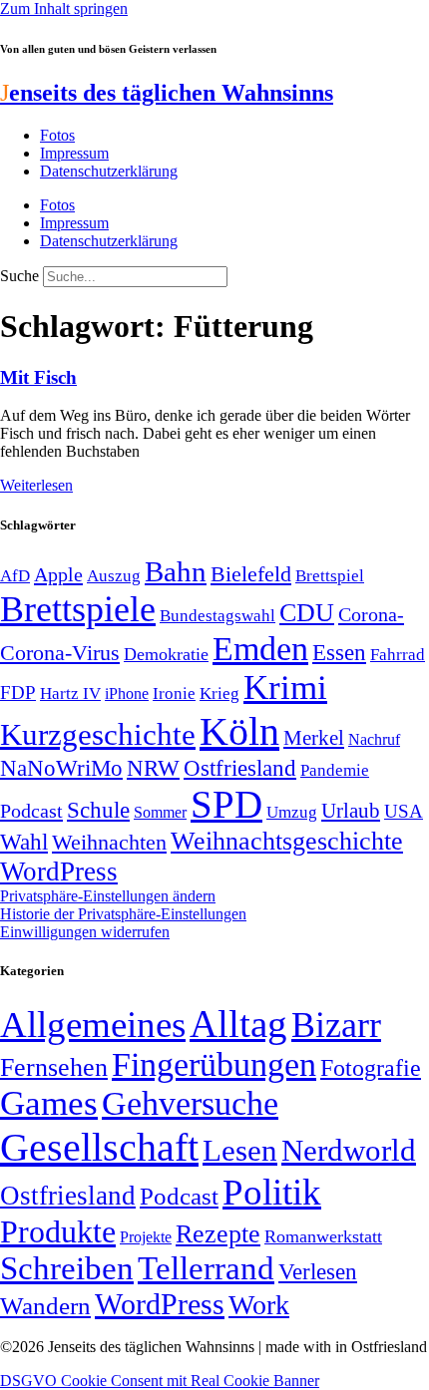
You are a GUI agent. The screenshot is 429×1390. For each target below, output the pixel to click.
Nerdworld (348, 1150)
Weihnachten (109, 842)
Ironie (174, 693)
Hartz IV (70, 693)
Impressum (74, 153)
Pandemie (334, 770)
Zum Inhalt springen (64, 8)
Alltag (238, 1023)
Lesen (240, 1150)
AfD (15, 575)
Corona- (371, 614)
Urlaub (350, 811)
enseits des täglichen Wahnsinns (166, 93)
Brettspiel (329, 575)
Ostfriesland (240, 768)
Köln (239, 731)
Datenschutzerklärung (109, 171)
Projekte (146, 1236)
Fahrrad (397, 654)
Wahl (24, 842)
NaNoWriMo (61, 768)
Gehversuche (190, 1103)
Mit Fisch (38, 377)
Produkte (58, 1231)
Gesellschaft (99, 1147)
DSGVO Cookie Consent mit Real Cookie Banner (159, 1380)
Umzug (291, 812)
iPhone (127, 694)
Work (258, 1304)
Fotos (57, 135)
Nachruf (374, 739)
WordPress (59, 871)
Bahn (176, 571)
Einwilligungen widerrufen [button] (85, 931)
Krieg (219, 693)
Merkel (313, 738)
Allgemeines (93, 1024)
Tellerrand (206, 1268)
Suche (19, 275)
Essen (339, 652)
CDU (306, 612)
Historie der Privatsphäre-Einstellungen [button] (123, 913)
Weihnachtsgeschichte (287, 841)
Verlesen (317, 1271)
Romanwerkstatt (323, 1236)
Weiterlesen (36, 485)
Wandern (45, 1305)
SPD (226, 804)
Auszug (114, 575)
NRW (153, 768)
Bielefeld (251, 573)
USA (403, 811)
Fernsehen (54, 1067)
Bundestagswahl (217, 615)
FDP (18, 692)
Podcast (31, 811)
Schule (98, 810)
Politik (271, 1192)
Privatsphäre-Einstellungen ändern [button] (107, 895)
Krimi (285, 687)
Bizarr (336, 1025)
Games (49, 1103)
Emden (260, 648)
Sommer (160, 812)
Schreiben (67, 1268)
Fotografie (370, 1068)
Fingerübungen (214, 1064)
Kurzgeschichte (98, 734)
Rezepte (218, 1233)
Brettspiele (78, 609)
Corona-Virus (60, 652)
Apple (58, 574)
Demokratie (166, 654)
